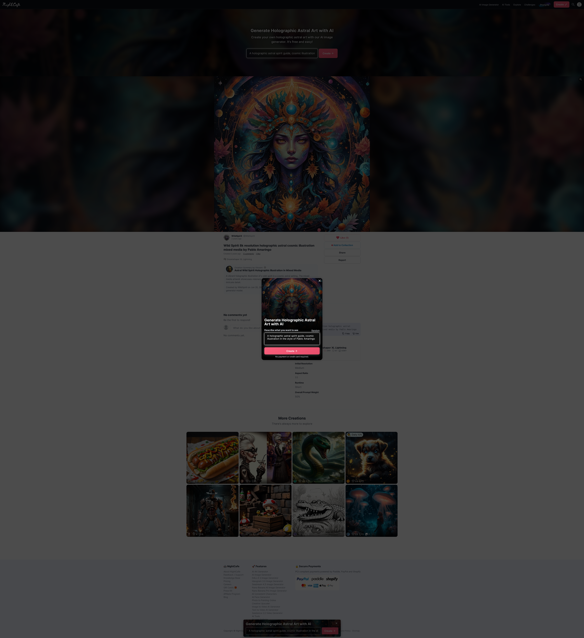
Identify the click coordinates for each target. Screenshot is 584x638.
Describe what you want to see (281, 330)
